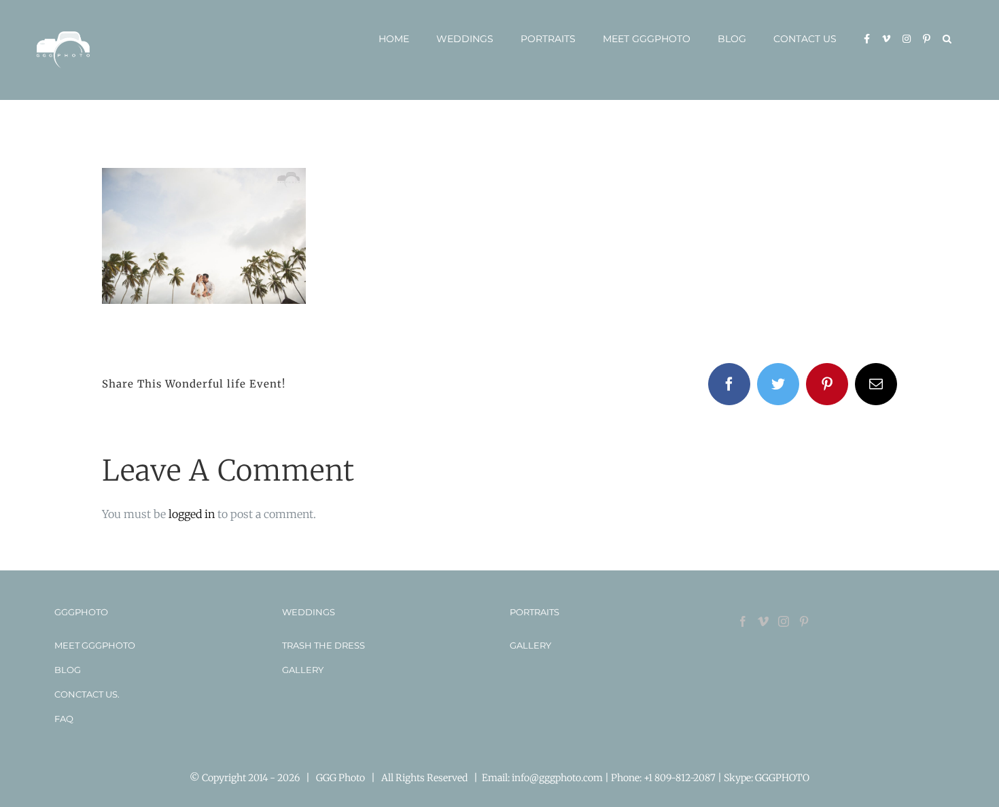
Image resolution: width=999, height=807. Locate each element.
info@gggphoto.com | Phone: (578, 778)
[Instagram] (783, 621)
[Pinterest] (804, 621)
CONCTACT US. (87, 694)
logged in (192, 514)
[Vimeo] (763, 621)
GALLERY (302, 669)
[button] (947, 38)
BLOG (67, 669)
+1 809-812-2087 (681, 778)
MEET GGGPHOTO (94, 645)
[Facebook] (742, 621)
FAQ (63, 718)
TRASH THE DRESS (323, 645)
